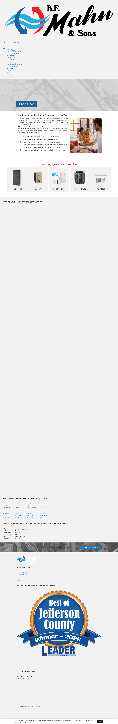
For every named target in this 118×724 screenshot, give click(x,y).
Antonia (5, 504)
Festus (17, 508)
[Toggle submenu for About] (12, 68)
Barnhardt (6, 508)
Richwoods (42, 513)
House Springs (31, 508)
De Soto (17, 506)
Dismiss (100, 721)
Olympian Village (44, 504)
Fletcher (17, 513)
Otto (41, 506)
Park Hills (42, 508)
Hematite (18, 515)
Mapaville (30, 515)
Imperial (29, 513)
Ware (41, 517)
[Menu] (4, 48)
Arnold (5, 506)
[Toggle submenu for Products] (13, 50)
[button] (17, 580)
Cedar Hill (6, 517)
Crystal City (18, 504)
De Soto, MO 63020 (22, 574)
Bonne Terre (7, 515)
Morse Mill (30, 517)
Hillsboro (30, 506)
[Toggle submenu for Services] (13, 55)
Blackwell (6, 513)
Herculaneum (19, 517)
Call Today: (11, 42)
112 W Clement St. (22, 572)
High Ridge (30, 504)
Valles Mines (43, 515)
